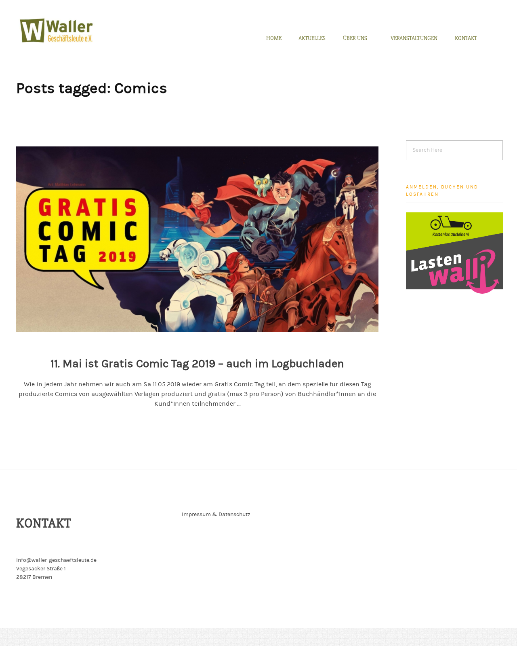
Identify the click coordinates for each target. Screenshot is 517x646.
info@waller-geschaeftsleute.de (56, 560)
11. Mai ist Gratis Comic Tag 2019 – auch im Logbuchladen (197, 363)
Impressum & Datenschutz (216, 514)
